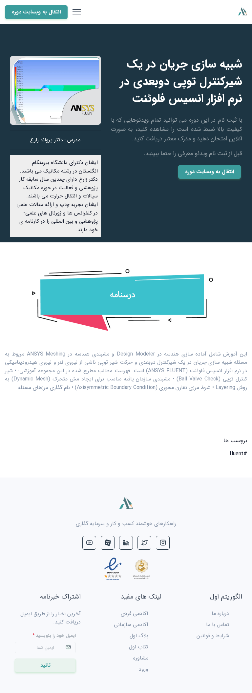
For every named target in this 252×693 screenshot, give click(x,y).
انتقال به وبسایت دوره (209, 172)
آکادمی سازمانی (131, 625)
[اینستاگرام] (163, 543)
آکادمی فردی (134, 613)
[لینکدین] (126, 543)
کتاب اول (138, 647)
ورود (143, 669)
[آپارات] (108, 543)
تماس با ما (217, 625)
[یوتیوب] (89, 543)
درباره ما (220, 613)
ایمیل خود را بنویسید (54, 635)
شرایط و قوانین (213, 636)
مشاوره (140, 658)
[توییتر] (144, 543)
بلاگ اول (139, 636)
